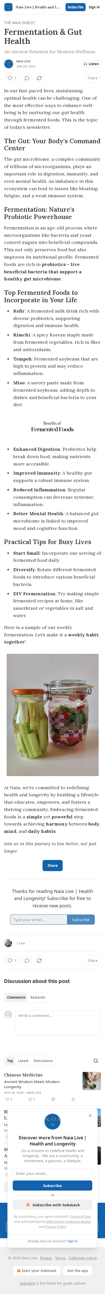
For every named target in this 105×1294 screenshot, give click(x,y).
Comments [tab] (16, 997)
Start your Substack (39, 1270)
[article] (52, 1087)
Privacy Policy (55, 1226)
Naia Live (23, 61)
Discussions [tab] (43, 1060)
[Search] (96, 1061)
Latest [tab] (23, 1060)
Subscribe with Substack (56, 1204)
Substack (27, 1283)
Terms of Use (80, 1216)
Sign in (94, 7)
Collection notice (83, 1257)
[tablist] (26, 997)
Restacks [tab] (37, 997)
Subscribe (76, 7)
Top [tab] (10, 1060)
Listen (94, 64)
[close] (90, 1115)
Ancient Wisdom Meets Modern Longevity (32, 1084)
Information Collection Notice (68, 1221)
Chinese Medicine (23, 1075)
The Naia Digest (19, 23)
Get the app (77, 1270)
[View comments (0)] (27, 78)
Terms (60, 1257)
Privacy (46, 1257)
